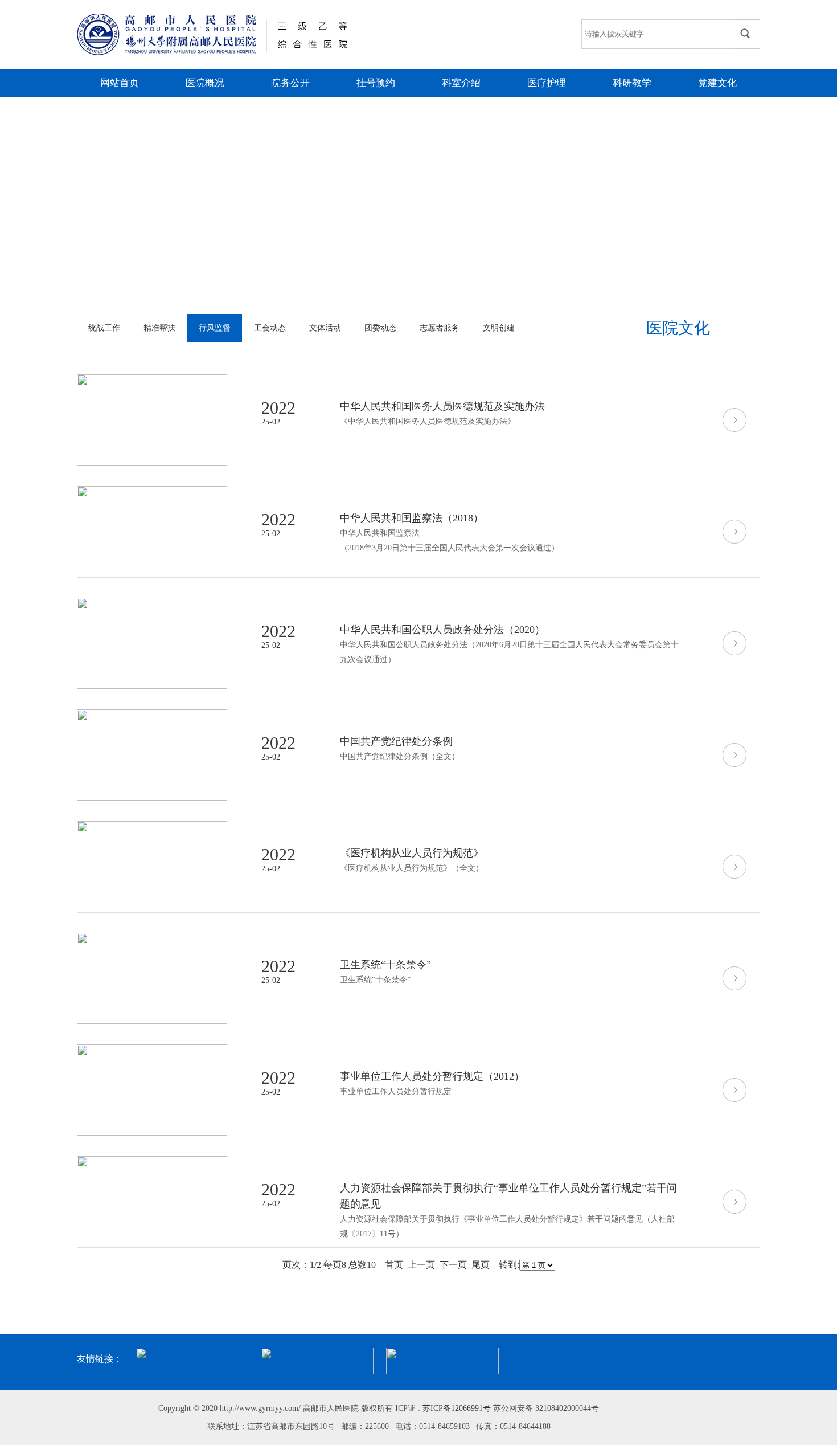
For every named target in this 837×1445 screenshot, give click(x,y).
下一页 (453, 1265)
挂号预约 (375, 82)
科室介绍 (461, 82)
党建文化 (717, 82)
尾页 (480, 1265)
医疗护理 (546, 82)
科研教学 (632, 82)
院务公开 (290, 82)
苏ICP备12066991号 (456, 1408)
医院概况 (205, 82)
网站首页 (119, 82)
